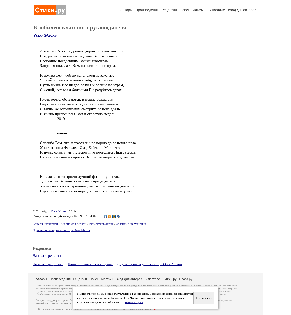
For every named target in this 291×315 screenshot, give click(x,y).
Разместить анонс (101, 223)
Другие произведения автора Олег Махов (61, 230)
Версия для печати (73, 223)
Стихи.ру (170, 279)
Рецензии (169, 10)
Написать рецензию (48, 256)
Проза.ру (185, 279)
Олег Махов (45, 35)
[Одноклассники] (110, 216)
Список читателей (45, 223)
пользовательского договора (206, 286)
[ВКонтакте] (105, 216)
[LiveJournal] (119, 216)
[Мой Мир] (114, 216)
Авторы (126, 10)
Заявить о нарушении (131, 223)
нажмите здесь (134, 302)
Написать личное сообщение (90, 264)
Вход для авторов (242, 10)
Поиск (184, 10)
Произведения (147, 10)
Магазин (199, 10)
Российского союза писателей (135, 309)
